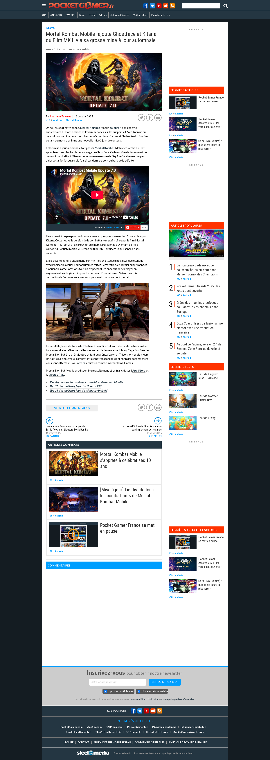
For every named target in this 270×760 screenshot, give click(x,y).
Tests (92, 15)
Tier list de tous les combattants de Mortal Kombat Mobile (86, 382)
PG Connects (133, 732)
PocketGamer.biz (137, 726)
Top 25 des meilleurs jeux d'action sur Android (78, 390)
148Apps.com (114, 726)
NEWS (50, 27)
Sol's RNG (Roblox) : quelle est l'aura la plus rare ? (210, 144)
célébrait (116, 127)
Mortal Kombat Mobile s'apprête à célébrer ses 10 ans (125, 460)
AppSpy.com (94, 726)
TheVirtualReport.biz (108, 732)
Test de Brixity (206, 418)
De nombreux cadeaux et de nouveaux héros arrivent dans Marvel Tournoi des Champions (197, 269)
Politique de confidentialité (187, 742)
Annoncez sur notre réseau (112, 742)
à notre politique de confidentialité (177, 699)
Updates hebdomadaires (155, 691)
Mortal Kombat (74, 120)
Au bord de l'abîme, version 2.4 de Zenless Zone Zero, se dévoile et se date (199, 348)
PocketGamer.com (71, 726)
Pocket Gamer (113, 227)
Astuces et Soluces (119, 15)
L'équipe (68, 742)
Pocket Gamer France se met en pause (211, 99)
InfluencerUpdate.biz (193, 726)
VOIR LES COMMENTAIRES (72, 408)
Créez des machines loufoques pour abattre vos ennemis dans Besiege (197, 307)
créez (82, 363)
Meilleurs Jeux (140, 15)
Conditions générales (149, 742)
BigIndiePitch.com (157, 732)
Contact (83, 742)
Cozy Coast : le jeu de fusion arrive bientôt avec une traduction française (200, 327)
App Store (138, 370)
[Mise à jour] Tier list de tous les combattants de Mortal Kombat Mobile (127, 495)
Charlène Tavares (60, 116)
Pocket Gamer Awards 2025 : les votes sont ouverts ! (210, 123)
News (82, 15)
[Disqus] (104, 615)
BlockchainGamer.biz (78, 732)
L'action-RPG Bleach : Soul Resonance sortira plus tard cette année (142, 428)
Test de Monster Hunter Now (208, 398)
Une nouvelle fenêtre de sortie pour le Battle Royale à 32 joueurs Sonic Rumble (67, 428)
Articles (103, 15)
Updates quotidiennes (121, 691)
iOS (44, 15)
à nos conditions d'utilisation (145, 699)
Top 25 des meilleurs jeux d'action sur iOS (75, 386)
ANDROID (56, 15)
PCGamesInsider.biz (164, 726)
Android (57, 120)
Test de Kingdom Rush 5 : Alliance (208, 376)
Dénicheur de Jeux (160, 15)
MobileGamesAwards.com (188, 732)
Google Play (56, 374)
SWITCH (70, 15)
